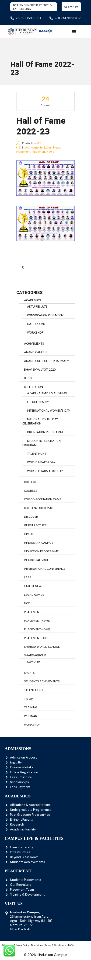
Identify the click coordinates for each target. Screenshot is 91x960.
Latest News (52, 147)
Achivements (34, 147)
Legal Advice (34, 594)
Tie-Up (28, 698)
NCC (27, 603)
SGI (38, 143)
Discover (31, 516)
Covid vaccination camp (42, 499)
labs (28, 577)
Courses (30, 490)
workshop (35, 332)
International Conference (44, 568)
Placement (23, 151)
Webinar (30, 716)
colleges (31, 482)
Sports (29, 672)
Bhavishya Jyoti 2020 (40, 369)
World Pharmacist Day (45, 471)
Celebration (33, 387)
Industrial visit (36, 560)
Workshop (32, 724)
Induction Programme (41, 551)
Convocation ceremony (45, 315)
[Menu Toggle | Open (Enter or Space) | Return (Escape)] (74, 31)
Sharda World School (42, 646)
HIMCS (28, 534)
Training (30, 707)
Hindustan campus (38, 542)
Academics (32, 300)
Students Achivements (42, 681)
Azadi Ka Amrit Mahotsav (47, 393)
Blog (28, 378)
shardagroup (35, 655)
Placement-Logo (36, 638)
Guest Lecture (35, 525)
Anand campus (35, 352)
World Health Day (41, 462)
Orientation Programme (45, 432)
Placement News (43, 151)
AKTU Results (37, 306)
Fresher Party (38, 402)
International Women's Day (48, 410)
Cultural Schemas (38, 508)
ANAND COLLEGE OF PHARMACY (46, 361)
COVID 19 (33, 661)
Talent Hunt (36, 453)
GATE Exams (36, 324)
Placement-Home (37, 629)
